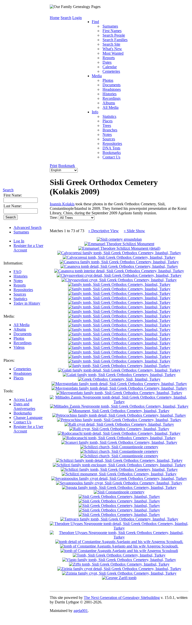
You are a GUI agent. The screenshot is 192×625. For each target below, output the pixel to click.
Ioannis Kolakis (62, 204)
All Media (22, 325)
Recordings (23, 343)
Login (77, 18)
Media (97, 76)
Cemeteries (22, 369)
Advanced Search (28, 227)
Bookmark (66, 165)
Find (95, 22)
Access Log (23, 399)
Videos (19, 347)
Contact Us (22, 422)
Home (55, 18)
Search (8, 190)
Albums (20, 329)
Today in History (27, 303)
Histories (21, 276)
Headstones (23, 373)
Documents (23, 334)
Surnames (21, 232)
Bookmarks (23, 413)
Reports (20, 285)
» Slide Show (134, 231)
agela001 (81, 610)
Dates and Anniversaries (24, 406)
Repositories (23, 290)
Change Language (28, 417)
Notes (18, 281)
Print (53, 165)
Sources (20, 294)
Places (19, 378)
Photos (19, 338)
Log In (19, 241)
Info (95, 112)
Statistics (20, 299)
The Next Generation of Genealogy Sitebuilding (122, 597)
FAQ (18, 272)
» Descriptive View (103, 231)
